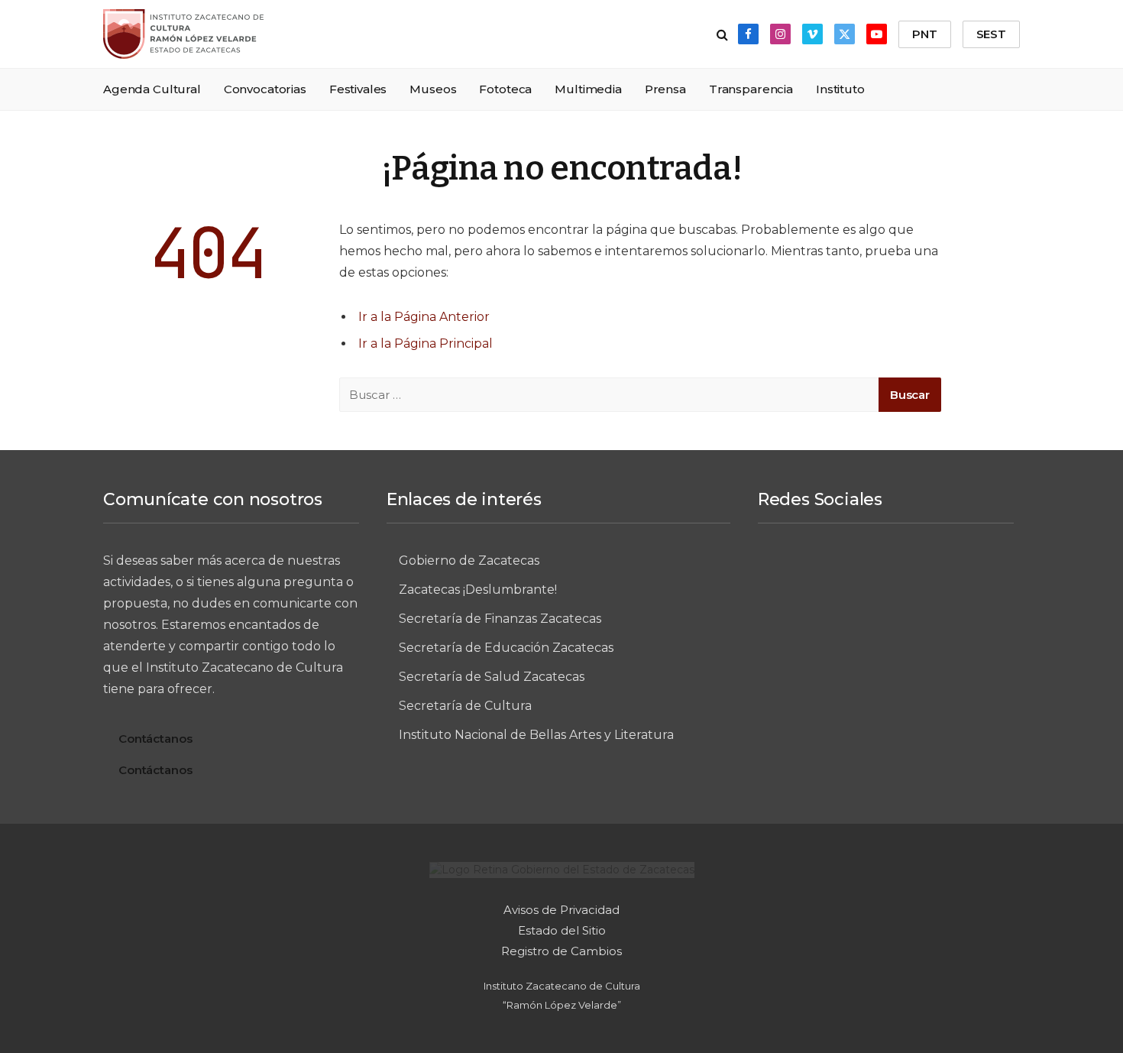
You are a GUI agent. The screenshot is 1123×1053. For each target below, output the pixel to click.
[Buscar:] (609, 394)
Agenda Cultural (152, 89)
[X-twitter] (970, 573)
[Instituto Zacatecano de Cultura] (183, 34)
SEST (991, 34)
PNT (924, 34)
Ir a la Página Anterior (424, 316)
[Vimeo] (914, 573)
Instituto (840, 89)
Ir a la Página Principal (425, 343)
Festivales (358, 89)
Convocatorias (265, 89)
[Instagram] (857, 573)
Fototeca (505, 89)
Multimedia (588, 89)
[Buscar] (722, 34)
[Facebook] (801, 573)
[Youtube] (885, 623)
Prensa (665, 89)
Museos (432, 89)
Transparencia (751, 89)
